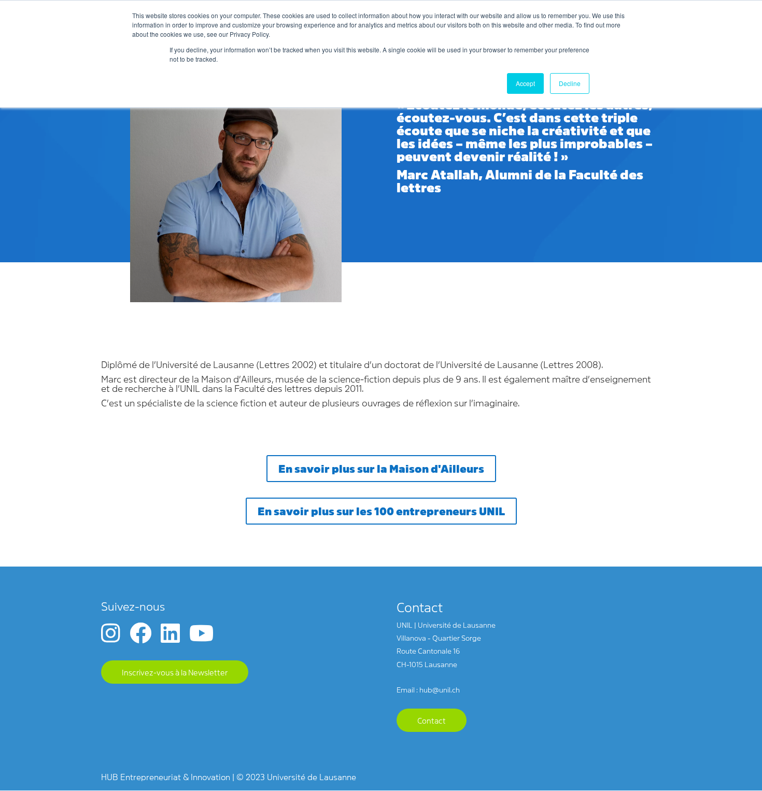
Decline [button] (570, 83)
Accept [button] (525, 83)
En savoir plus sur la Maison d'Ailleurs (381, 468)
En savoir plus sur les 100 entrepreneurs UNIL (381, 510)
